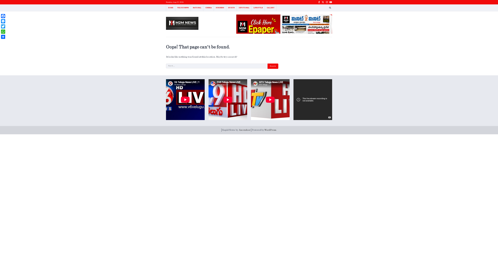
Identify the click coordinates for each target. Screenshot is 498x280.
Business (220, 8)
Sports (231, 8)
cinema (208, 8)
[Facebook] (3, 16)
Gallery (270, 8)
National (197, 8)
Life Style (258, 8)
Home (170, 8)
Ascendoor (245, 130)
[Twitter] (3, 26)
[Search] (330, 8)
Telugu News (183, 8)
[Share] (3, 36)
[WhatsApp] (3, 31)
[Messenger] (3, 21)
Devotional (244, 8)
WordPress (270, 130)
